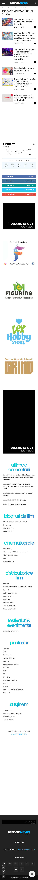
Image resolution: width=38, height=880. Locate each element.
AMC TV (6, 648)
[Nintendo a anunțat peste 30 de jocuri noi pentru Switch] (7, 98)
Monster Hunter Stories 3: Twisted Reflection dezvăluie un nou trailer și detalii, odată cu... (24, 37)
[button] (3, 3)
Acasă (4, 8)
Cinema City (7, 549)
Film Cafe (6, 677)
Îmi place (31, 176)
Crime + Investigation (10, 664)
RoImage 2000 (8, 603)
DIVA (5, 671)
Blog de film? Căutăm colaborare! (15, 522)
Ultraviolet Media (9, 609)
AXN (4, 652)
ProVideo (6, 599)
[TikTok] (21, 864)
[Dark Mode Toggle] (32, 874)
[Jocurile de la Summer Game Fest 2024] (7, 71)
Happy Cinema (8, 561)
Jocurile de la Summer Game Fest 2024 (24, 69)
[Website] (33, 864)
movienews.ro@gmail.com (25, 849)
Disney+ (6, 667)
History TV (6, 683)
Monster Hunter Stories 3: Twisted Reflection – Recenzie (24, 21)
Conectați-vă (30, 181)
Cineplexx (6, 558)
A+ (3, 867)
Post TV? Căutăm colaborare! (13, 690)
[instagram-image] (9, 748)
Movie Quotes (8, 531)
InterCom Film (8, 596)
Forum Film (7, 590)
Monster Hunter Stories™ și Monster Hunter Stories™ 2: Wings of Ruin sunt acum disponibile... (25, 54)
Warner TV (7, 693)
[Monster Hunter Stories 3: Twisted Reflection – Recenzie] (7, 22)
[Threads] (22, 869)
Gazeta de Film (8, 528)
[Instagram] (10, 864)
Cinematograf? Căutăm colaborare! (15, 552)
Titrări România (8, 720)
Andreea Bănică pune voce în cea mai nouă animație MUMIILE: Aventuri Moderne (18, 477)
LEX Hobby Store (9, 717)
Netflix (5, 687)
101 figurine (7, 710)
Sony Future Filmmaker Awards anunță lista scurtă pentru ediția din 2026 (18, 486)
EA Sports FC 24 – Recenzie (17, 500)
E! (4, 674)
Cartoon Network (9, 658)
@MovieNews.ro (19, 734)
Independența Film (10, 593)
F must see (7, 525)
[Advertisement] (19, 123)
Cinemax (6, 661)
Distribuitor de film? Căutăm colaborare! (17, 587)
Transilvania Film (9, 606)
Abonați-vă (30, 194)
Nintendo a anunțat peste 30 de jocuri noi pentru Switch (23, 97)
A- (3, 877)
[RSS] (16, 864)
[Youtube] (16, 869)
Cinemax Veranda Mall (11, 555)
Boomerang (7, 655)
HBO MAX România (10, 680)
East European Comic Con (12, 713)
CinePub (6, 584)
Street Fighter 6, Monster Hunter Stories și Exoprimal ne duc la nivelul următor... (25, 83)
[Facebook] (4, 864)
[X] (27, 864)
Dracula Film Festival (10, 631)
